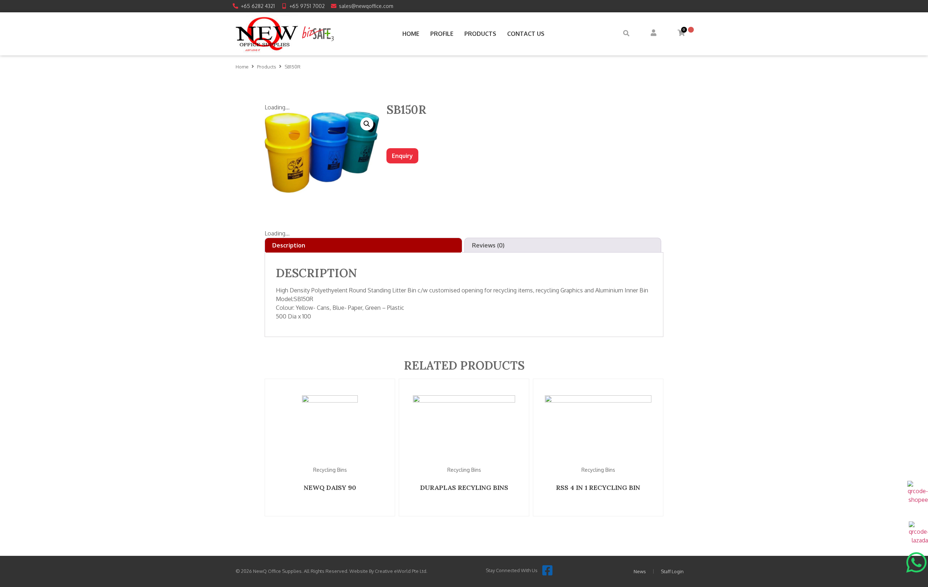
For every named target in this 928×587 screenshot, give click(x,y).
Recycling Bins (330, 470)
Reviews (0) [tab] (488, 245)
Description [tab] (288, 245)
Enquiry (402, 155)
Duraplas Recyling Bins (464, 487)
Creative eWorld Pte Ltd (400, 571)
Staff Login (672, 571)
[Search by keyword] (626, 34)
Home (242, 67)
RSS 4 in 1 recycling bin (598, 487)
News (640, 571)
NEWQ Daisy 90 (330, 487)
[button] (366, 123)
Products (266, 67)
